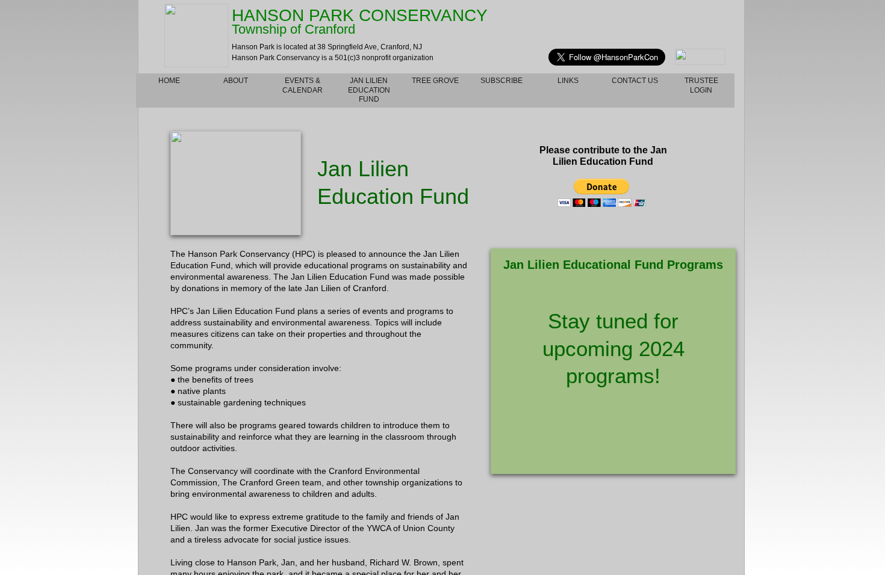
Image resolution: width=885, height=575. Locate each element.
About (235, 80)
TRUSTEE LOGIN (701, 85)
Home (169, 80)
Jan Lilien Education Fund (369, 89)
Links (568, 80)
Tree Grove (435, 80)
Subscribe (501, 80)
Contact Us (635, 80)
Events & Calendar (302, 85)
